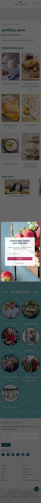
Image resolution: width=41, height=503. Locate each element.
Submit (20, 259)
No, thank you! (20, 263)
